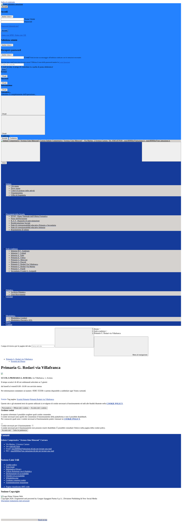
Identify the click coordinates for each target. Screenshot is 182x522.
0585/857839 (14, 446)
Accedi (4, 7)
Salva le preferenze (20, 430)
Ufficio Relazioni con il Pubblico (19, 471)
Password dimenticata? (10, 26)
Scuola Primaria (23, 399)
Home (96, 329)
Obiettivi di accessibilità (15, 476)
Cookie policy (11, 465)
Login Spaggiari (64, 62)
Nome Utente (29, 19)
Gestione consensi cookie (16, 480)
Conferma (13, 138)
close (4, 163)
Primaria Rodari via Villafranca (42, 399)
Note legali (10, 467)
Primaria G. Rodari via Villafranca (19, 359)
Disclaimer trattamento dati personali (15, 501)
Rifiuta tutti (21, 408)
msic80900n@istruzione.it (32, 449)
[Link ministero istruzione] (12, 4)
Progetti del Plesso (18, 361)
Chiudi (4, 76)
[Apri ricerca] (161, 152)
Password (28, 22)
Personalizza (6, 408)
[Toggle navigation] (20, 152)
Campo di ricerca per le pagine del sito (16, 346)
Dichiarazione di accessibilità (17, 474)
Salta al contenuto (8, 2)
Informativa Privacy (13, 469)
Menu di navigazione (139, 355)
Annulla (4, 138)
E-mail (27, 57)
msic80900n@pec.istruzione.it (32, 451)
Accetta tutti (39, 408)
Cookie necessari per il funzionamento (16, 426)
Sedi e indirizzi (100, 331)
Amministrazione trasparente (17, 482)
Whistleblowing (12, 478)
